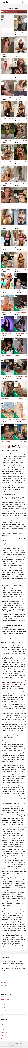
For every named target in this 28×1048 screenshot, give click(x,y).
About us (3, 982)
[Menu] (26, 2)
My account (11, 1045)
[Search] (22, 2)
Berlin (2, 1038)
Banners (3, 988)
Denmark (3, 1010)
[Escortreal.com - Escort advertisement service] (7, 2)
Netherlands (4, 1002)
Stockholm (3, 1027)
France (3, 1013)
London (3, 1029)
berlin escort (19, 460)
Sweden (3, 1004)
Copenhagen (4, 1035)
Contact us (4, 985)
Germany (3, 1015)
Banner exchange (5, 990)
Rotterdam (3, 1024)
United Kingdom (5, 999)
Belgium (3, 1007)
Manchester (4, 1032)
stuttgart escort (10, 684)
